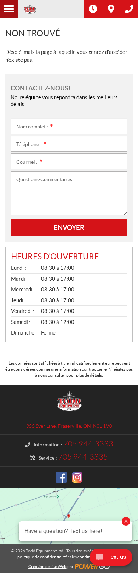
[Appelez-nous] (129, 9)
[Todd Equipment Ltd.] (51, 9)
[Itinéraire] (111, 9)
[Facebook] (61, 477)
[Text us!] (111, 558)
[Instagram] (77, 477)
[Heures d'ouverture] (93, 9)
